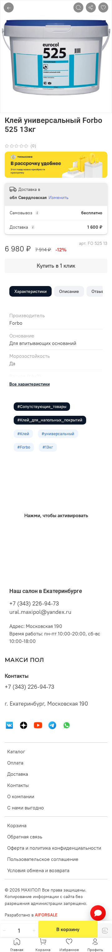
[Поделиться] (91, 7)
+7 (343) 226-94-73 (34, 603)
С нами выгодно (25, 807)
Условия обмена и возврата (38, 870)
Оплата (15, 763)
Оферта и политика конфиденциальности (54, 848)
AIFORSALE (46, 915)
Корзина (16, 825)
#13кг (48, 446)
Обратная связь (24, 836)
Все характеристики (29, 384)
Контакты (18, 785)
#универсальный (58, 433)
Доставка (17, 774)
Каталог (16, 751)
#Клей (23, 433)
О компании (20, 796)
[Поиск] (78, 7)
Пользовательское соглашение (42, 859)
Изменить (58, 197)
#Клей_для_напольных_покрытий (49, 419)
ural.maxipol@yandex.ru (40, 611)
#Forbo (23, 446)
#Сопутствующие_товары (41, 406)
